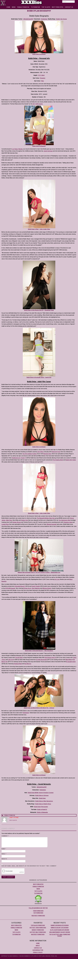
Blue (42, 81)
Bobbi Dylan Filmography (41, 806)
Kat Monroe (27, 663)
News (14, 7)
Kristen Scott (27, 588)
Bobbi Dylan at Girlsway (42, 795)
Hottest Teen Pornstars (38, 927)
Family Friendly (36, 586)
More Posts (13, 820)
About (38, 945)
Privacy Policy (38, 952)
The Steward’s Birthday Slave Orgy (46, 518)
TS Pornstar (35, 7)
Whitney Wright (47, 588)
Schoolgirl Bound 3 (20, 586)
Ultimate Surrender (51, 524)
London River (5, 524)
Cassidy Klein (19, 657)
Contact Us (69, 7)
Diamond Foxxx (56, 451)
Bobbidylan (44, 19)
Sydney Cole (24, 520)
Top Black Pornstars (38, 925)
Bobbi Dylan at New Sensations (44, 801)
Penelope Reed (18, 663)
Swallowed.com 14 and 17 (19, 458)
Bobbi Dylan (42, 798)
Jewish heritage (48, 151)
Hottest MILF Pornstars (38, 932)
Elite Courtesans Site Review (59, 930)
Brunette (42, 78)
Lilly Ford (10, 659)
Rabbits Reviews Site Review (60, 925)
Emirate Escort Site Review (59, 927)
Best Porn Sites (57, 7)
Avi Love (57, 579)
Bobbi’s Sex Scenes (61, 19)
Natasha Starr (47, 453)
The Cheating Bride (58, 460)
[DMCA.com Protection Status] (38, 898)
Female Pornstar (23, 7)
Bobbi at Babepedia (42, 812)
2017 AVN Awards (38, 104)
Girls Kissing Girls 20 (50, 657)
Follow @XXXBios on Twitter (38, 908)
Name (4, 848)
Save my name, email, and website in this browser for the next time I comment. (29, 866)
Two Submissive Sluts (64, 520)
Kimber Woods (17, 522)
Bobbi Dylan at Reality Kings (43, 804)
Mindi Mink (69, 659)
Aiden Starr (9, 520)
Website (4, 858)
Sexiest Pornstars (38, 930)
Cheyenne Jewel (67, 522)
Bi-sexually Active (71, 661)
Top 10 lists (46, 7)
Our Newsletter (38, 950)
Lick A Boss (40, 451)
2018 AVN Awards (10, 588)
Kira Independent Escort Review (59, 932)
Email (4, 853)
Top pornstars (38, 913)
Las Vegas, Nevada (17, 149)
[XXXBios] (31, 2)
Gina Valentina (36, 588)
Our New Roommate (41, 659)
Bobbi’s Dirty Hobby (71, 460)
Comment (5, 836)
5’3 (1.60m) (41, 75)
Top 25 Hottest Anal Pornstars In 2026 (59, 935)
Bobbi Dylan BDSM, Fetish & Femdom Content (40, 792)
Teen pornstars (38, 911)
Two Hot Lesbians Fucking (29, 453)
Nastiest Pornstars (38, 915)
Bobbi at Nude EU (42, 809)
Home (8, 7)
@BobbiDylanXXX (28, 19)
